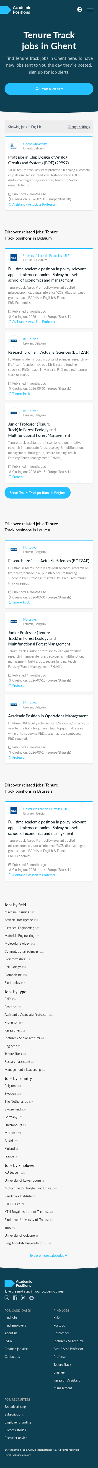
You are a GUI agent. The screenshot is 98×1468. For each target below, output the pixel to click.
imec (10, 1227)
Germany (13, 1117)
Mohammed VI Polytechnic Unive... (31, 1188)
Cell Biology (15, 966)
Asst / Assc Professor (68, 1348)
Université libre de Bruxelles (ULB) (46, 255)
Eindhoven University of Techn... (29, 1219)
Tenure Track (20, 393)
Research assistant (19, 1061)
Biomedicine (16, 974)
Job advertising (15, 1406)
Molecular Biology (20, 943)
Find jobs (11, 1317)
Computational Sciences (24, 951)
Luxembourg (15, 1125)
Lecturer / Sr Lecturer (68, 1341)
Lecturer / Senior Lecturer (24, 1038)
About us (11, 1333)
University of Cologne (21, 1235)
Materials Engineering (22, 935)
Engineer (12, 1046)
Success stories (15, 1430)
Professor (18, 476)
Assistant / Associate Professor (33, 204)
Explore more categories (47, 1255)
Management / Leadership (25, 1069)
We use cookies (22, 1455)
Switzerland (15, 1109)
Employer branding (18, 1422)
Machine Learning (19, 912)
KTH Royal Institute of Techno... (29, 1211)
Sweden (13, 1093)
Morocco (13, 1132)
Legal (8, 1455)
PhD (10, 998)
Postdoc (13, 1006)
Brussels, (29, 260)
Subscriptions (14, 1414)
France (11, 1156)
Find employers (15, 1325)
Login (8, 1341)
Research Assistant (67, 1380)
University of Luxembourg (24, 1180)
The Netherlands (19, 1101)
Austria (11, 1140)
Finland (11, 1148)
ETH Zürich (14, 1204)
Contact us (12, 1356)
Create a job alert (51, 88)
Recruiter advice (16, 1437)
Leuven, (29, 343)
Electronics (15, 982)
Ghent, (28, 148)
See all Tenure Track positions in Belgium (38, 492)
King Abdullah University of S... (28, 1243)
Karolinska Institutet (20, 1196)
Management (63, 1388)
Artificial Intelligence (21, 919)
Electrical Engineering (22, 927)
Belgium (39, 148)
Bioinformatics (17, 959)
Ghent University (35, 143)
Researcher (15, 1030)
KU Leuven (30, 339)
